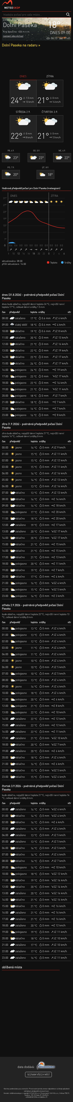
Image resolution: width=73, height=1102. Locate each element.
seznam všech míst (38, 1074)
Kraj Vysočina (10, 31)
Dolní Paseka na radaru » (21, 45)
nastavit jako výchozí (13, 35)
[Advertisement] (36, 60)
